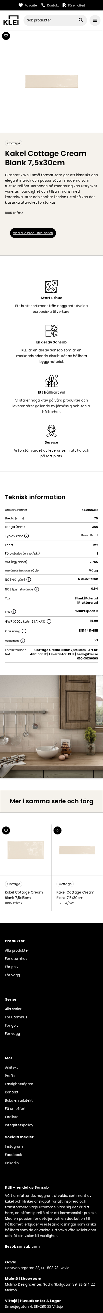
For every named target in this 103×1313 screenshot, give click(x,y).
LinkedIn (12, 1162)
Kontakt (11, 1092)
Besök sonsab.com (22, 1246)
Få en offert (15, 1108)
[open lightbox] (51, 726)
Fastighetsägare (19, 1083)
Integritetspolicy (19, 1125)
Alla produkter (17, 950)
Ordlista (11, 1116)
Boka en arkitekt (19, 1100)
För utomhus (16, 958)
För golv (11, 966)
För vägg (12, 975)
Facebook (13, 1154)
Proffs (10, 1075)
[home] (11, 20)
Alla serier (13, 1008)
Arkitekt (11, 1067)
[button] (95, 20)
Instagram (14, 1146)
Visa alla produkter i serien (33, 233)
